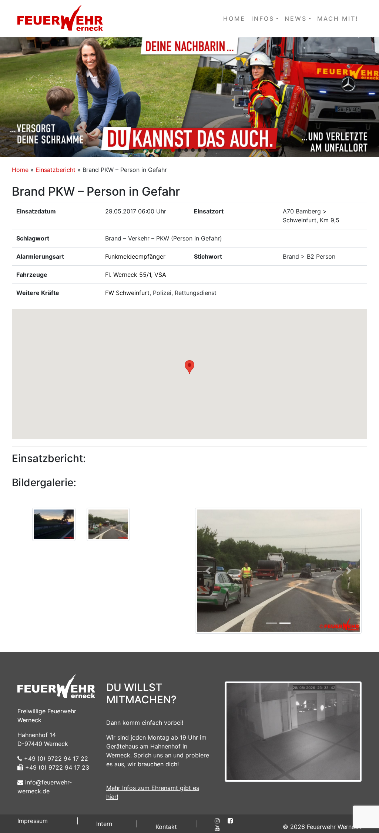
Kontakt (166, 826)
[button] (189, 97)
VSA (160, 274)
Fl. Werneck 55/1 (128, 274)
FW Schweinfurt (127, 292)
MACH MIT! (338, 18)
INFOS (262, 18)
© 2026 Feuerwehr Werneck (322, 826)
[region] (189, 97)
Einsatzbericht (56, 169)
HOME (234, 18)
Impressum (32, 820)
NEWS (296, 18)
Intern (104, 823)
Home (20, 169)
